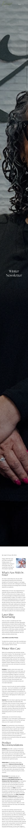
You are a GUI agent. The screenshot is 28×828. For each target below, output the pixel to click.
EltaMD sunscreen (13, 777)
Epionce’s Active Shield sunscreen (11, 779)
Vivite (14, 787)
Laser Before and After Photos (10, 637)
